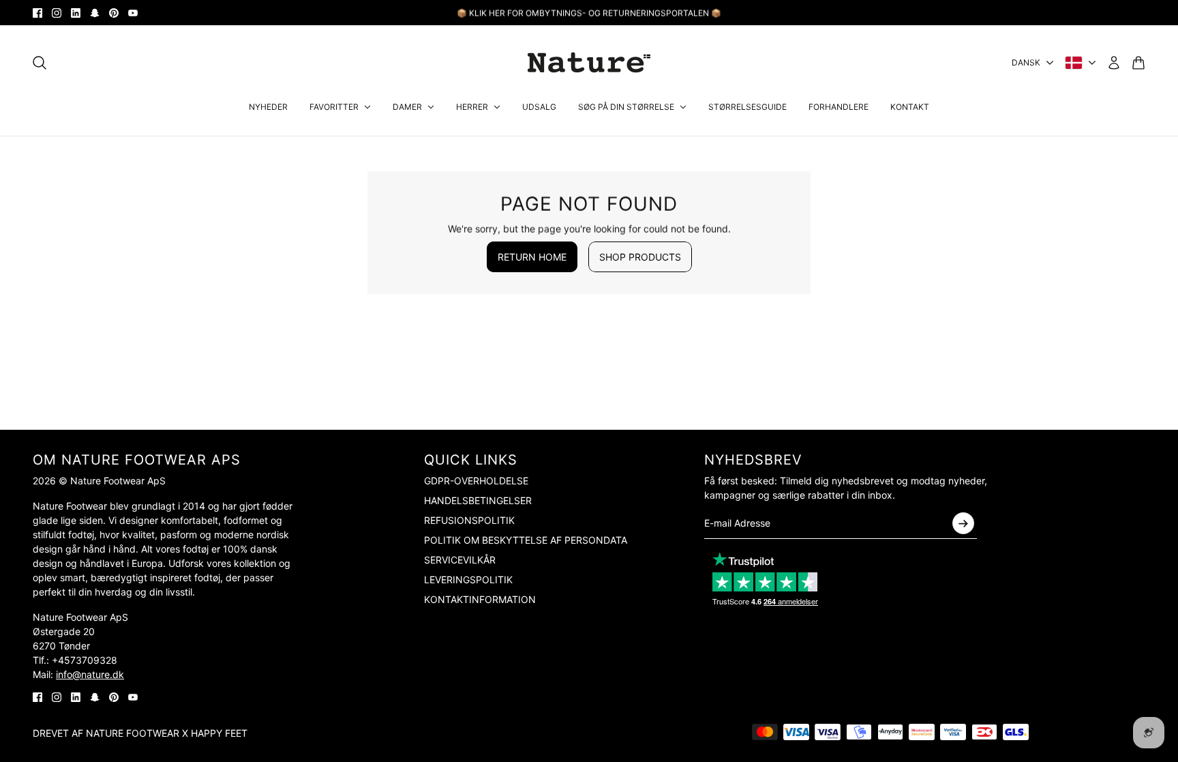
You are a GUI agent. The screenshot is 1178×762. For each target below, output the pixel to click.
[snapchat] (94, 12)
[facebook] (37, 12)
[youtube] (132, 12)
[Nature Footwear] (589, 62)
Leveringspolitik (468, 579)
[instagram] (56, 12)
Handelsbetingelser (478, 500)
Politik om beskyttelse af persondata (525, 540)
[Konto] (1114, 63)
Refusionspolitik (469, 520)
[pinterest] (113, 12)
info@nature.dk (90, 674)
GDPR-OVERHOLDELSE (476, 480)
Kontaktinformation (480, 599)
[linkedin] (75, 12)
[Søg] (39, 63)
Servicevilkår (460, 560)
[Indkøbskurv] (1138, 63)
